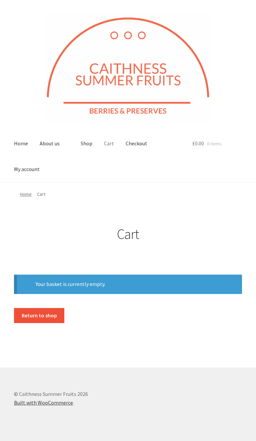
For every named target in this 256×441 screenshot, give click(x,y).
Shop (86, 143)
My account (27, 169)
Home (21, 143)
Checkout (136, 143)
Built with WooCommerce (43, 402)
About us (50, 143)
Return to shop (39, 315)
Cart (109, 143)
